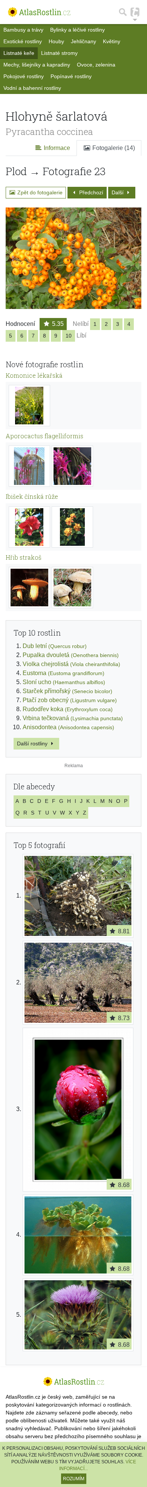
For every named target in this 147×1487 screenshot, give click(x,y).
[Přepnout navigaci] (135, 12)
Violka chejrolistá (71, 664)
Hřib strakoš (23, 557)
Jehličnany (83, 41)
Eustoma (63, 673)
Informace (56, 148)
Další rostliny (33, 743)
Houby (56, 41)
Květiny (111, 41)
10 (69, 336)
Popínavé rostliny (71, 76)
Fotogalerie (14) (113, 148)
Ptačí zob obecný (70, 700)
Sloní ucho (64, 682)
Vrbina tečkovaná (73, 718)
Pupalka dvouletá (71, 655)
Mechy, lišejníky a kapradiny (36, 65)
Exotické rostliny (22, 41)
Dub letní (55, 646)
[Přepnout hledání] (123, 12)
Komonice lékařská (34, 375)
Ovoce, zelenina (96, 65)
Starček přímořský (67, 691)
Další (118, 192)
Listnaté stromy (59, 53)
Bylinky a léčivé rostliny (77, 30)
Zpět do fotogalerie (39, 192)
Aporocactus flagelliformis (44, 436)
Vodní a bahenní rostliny (32, 88)
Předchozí (90, 192)
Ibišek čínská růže (32, 496)
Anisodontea (68, 727)
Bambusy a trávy (23, 30)
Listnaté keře (18, 53)
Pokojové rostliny (23, 76)
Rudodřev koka (68, 709)
